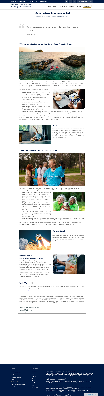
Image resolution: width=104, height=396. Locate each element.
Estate (33, 374)
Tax (32, 378)
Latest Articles (35, 384)
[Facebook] (70, 1)
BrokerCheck (72, 371)
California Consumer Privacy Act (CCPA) (84, 381)
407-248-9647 (44, 1)
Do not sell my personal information (79, 382)
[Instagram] (14, 387)
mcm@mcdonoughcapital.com (18, 384)
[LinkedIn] (66, 1)
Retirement (34, 371)
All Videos (34, 385)
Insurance (34, 376)
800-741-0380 (18, 373)
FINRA (68, 387)
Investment (34, 373)
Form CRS (50, 368)
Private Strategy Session (86, 1)
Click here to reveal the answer (26, 290)
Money (33, 380)
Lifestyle (34, 382)
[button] (49, 6)
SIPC (71, 387)
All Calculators (35, 387)
